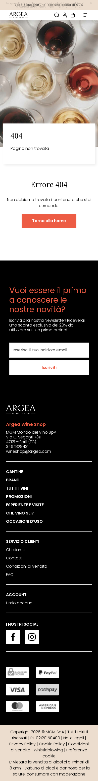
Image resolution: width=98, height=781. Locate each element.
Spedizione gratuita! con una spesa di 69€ (49, 5)
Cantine (14, 472)
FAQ (10, 574)
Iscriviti (49, 367)
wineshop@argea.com (28, 451)
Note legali (73, 738)
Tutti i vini (17, 488)
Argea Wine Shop (26, 424)
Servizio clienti (22, 541)
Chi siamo (15, 550)
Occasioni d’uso (24, 521)
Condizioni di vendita (26, 566)
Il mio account (20, 603)
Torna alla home (49, 221)
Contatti (14, 558)
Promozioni (19, 496)
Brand (13, 480)
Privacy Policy (22, 744)
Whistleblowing (48, 750)
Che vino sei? (20, 513)
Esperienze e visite (25, 505)
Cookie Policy (52, 744)
